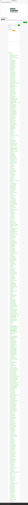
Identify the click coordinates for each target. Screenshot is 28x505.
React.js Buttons (12, 455)
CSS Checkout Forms (13, 170)
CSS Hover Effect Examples (13, 209)
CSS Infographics (12, 213)
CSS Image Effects (12, 212)
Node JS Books (12, 427)
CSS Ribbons (12, 247)
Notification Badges (12, 428)
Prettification (12, 437)
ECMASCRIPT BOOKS (13, 284)
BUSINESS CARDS (12, 127)
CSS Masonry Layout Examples (14, 224)
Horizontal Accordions (13, 299)
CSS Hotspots (12, 208)
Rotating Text (12, 463)
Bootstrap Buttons (12, 76)
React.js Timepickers (13, 459)
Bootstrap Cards (12, 77)
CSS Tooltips (12, 279)
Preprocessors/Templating (13, 436)
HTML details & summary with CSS (14, 314)
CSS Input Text (12, 214)
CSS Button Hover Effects (13, 162)
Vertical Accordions (12, 485)
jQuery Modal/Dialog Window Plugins (15, 395)
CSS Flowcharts (12, 191)
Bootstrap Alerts (12, 74)
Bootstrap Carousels (12, 78)
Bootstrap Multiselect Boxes (14, 99)
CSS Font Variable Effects (13, 192)
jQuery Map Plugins (12, 392)
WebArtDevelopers (8, 19)
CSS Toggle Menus (12, 277)
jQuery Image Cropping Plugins (14, 385)
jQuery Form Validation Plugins (14, 379)
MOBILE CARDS (12, 422)
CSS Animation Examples (13, 144)
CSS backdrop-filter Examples (14, 147)
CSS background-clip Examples (14, 151)
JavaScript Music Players (13, 347)
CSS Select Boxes (12, 251)
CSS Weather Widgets (13, 283)
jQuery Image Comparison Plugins (14, 384)
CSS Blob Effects (12, 153)
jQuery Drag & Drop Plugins (13, 377)
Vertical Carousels (12, 486)
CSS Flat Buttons (12, 188)
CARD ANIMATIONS (12, 128)
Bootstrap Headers (12, 93)
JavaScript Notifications (13, 348)
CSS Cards (11, 167)
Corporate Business (12, 137)
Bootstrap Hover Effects (13, 94)
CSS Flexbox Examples (13, 189)
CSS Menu (11, 226)
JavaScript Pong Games (13, 349)
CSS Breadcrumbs (12, 160)
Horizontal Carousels (13, 300)
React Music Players (13, 444)
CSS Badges (11, 152)
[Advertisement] (14, 36)
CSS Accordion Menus (13, 141)
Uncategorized (12, 482)
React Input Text (12, 442)
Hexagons (11, 298)
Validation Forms (12, 484)
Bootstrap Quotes (12, 109)
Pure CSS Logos (12, 440)
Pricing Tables (12, 438)
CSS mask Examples (13, 223)
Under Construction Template (14, 483)
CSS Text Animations (13, 268)
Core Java (11, 136)
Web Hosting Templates (13, 499)
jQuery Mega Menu (12, 393)
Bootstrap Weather (12, 126)
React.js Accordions (12, 454)
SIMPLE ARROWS (12, 465)
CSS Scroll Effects (12, 249)
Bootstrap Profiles (12, 107)
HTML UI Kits (12, 321)
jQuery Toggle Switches (13, 417)
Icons (11, 324)
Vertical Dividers (12, 487)
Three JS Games (12, 478)
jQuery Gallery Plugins (13, 381)
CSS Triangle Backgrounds (13, 280)
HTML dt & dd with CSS (13, 315)
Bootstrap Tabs (12, 119)
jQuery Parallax (12, 402)
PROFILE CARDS (12, 439)
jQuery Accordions (12, 361)
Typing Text (11, 481)
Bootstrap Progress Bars (13, 108)
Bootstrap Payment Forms (13, 105)
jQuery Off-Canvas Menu (13, 398)
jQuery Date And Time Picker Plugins (15, 376)
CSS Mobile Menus (12, 229)
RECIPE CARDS (12, 461)
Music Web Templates (13, 425)
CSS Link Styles (3, 19)
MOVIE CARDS (12, 424)
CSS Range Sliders (12, 246)
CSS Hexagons (12, 206)
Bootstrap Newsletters (13, 100)
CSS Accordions (12, 142)
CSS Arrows (11, 146)
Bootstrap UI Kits (12, 125)
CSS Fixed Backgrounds (13, 187)
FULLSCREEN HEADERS (13, 295)
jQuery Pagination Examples (13, 400)
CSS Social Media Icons (13, 258)
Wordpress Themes (12, 501)
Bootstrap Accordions (13, 73)
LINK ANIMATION (4, 18)
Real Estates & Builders (13, 460)
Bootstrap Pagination (13, 104)
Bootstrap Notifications (13, 101)
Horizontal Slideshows (13, 302)
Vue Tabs (11, 498)
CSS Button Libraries (13, 163)
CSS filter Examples (12, 186)
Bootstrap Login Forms (13, 96)
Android (11, 58)
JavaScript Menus (12, 346)
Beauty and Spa (12, 70)
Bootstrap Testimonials (13, 120)
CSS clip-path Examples (13, 171)
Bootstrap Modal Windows (13, 98)
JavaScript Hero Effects (13, 342)
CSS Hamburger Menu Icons (13, 203)
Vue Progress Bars (12, 497)
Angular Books (12, 59)
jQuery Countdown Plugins (13, 374)
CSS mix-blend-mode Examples (14, 228)
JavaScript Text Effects (13, 358)
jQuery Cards (11, 366)
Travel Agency (12, 479)
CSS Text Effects (12, 269)
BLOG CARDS (12, 71)
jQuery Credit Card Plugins (13, 375)
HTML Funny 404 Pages (13, 317)
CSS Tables (11, 266)
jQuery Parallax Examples (13, 403)
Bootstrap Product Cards (13, 106)
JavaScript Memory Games (13, 345)
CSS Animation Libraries (13, 145)
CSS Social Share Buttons (13, 259)
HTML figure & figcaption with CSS (14, 316)
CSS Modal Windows (13, 230)
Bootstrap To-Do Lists (13, 123)
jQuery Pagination (12, 399)
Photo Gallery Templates (13, 435)
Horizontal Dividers (12, 301)
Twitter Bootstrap (12, 480)
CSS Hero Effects (12, 205)
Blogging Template (12, 72)
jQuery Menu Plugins (12, 394)
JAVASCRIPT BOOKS (13, 338)
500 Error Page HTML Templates (14, 57)
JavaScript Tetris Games (13, 357)
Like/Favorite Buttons (13, 418)
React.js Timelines (12, 458)
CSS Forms (11, 193)
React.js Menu (12, 457)
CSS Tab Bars (12, 265)
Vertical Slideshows (12, 488)
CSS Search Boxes (12, 250)
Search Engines (12, 464)
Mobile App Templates (13, 421)
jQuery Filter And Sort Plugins (14, 378)
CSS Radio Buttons (12, 245)
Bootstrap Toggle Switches (13, 124)
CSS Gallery (11, 196)
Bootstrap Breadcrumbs (13, 75)
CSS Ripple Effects (12, 248)
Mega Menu (11, 420)
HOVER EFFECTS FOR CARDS (14, 306)
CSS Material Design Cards (13, 225)
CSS (10, 138)
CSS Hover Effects (12, 210)
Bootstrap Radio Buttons (13, 110)
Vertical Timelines (12, 489)
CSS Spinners (12, 261)
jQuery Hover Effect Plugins (13, 383)
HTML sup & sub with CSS (13, 320)
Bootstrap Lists (12, 95)
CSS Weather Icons (12, 282)
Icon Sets (11, 323)
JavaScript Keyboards (13, 344)
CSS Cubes (11, 179)
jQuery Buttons (12, 364)
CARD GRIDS (12, 129)
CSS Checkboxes (12, 169)
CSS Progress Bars (12, 244)
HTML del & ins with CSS (13, 313)
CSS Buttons (11, 164)
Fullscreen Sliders (12, 296)
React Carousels (12, 441)
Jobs (11, 360)
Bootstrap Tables (12, 118)
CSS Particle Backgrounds (13, 242)
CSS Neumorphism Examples (14, 233)
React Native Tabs (12, 446)
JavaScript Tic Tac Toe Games (14, 359)
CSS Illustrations (12, 211)
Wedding (11, 500)
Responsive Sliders (12, 462)
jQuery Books (12, 363)
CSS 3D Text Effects (12, 140)
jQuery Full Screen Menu (13, 380)
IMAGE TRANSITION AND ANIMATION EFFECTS (13, 330)
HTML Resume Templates (13, 319)
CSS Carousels (12, 168)
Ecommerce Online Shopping (14, 286)
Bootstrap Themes (12, 121)
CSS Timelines (12, 276)
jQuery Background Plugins (13, 362)
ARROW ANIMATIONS (13, 61)
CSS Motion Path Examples (13, 231)
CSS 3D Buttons (12, 139)
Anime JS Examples (12, 60)
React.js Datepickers (12, 456)
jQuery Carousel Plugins (13, 367)
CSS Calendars (12, 166)
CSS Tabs (11, 267)
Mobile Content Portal (13, 423)
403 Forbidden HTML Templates (14, 55)
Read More (25, 22)
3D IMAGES (11, 54)
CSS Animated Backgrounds (13, 143)
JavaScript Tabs (12, 356)
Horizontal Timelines (13, 303)
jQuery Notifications (12, 397)
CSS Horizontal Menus (13, 207)
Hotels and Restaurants (13, 304)
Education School (12, 287)
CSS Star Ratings (12, 262)
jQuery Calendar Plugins (13, 365)
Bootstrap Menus (12, 97)
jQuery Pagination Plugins (13, 401)
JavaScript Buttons (12, 339)
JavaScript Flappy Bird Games (14, 341)
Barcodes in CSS (12, 68)
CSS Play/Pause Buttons (13, 243)
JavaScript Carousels (13, 340)
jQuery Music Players (13, 396)
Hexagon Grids (12, 297)
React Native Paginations (13, 445)
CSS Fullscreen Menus (13, 195)
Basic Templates (12, 69)
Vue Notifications (12, 496)
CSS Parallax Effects (13, 241)
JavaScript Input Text (13, 343)
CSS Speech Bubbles (13, 260)
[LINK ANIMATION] (14, 10)
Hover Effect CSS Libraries (13, 305)
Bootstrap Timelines (12, 122)
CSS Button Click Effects (13, 161)
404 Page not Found (12, 56)
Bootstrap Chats (12, 79)
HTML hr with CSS (12, 318)
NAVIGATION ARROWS (13, 426)
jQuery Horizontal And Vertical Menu (14, 382)
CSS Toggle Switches (13, 278)
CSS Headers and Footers (13, 204)
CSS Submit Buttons (12, 263)
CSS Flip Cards (12, 190)
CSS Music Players (12, 232)
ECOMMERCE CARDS (13, 285)
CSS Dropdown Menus (13, 185)
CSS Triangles (12, 281)
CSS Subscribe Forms (13, 264)
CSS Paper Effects (12, 240)
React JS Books (12, 443)
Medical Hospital (12, 419)
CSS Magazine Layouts (13, 222)
